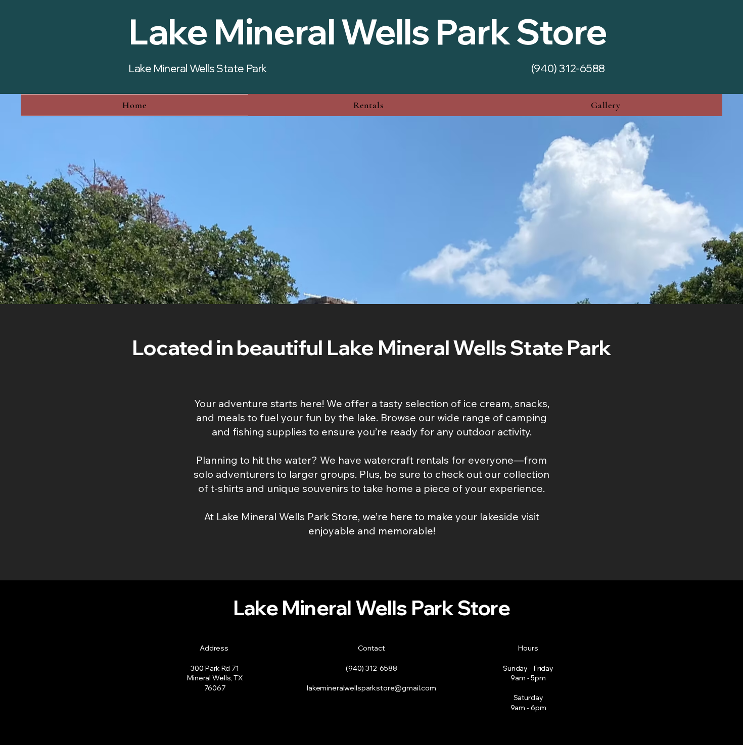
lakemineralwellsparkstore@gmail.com (371, 687)
